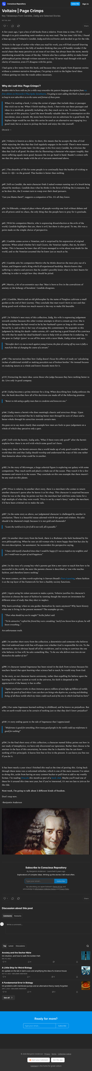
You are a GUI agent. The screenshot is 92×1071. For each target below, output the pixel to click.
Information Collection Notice (45, 889)
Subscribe (75, 4)
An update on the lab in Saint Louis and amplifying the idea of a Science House (34, 971)
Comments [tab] (7, 916)
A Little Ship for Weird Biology (17, 967)
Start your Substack (40, 1060)
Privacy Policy (64, 889)
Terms (54, 1054)
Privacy (47, 1054)
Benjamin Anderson (19, 974)
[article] (46, 957)
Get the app (58, 1060)
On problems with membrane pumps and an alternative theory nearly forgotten (35, 986)
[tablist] (12, 916)
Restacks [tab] (17, 916)
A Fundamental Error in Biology (17, 982)
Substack (34, 1066)
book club (56, 778)
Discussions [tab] (20, 946)
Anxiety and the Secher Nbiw (16, 952)
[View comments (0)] (12, 26)
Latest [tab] (11, 946)
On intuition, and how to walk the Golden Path (21, 956)
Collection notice (64, 1054)
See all (7, 997)
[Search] (87, 946)
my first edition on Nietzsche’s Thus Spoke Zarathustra (44, 92)
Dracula (25, 778)
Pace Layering (68, 578)
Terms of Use (57, 887)
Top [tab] (4, 946)
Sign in (85, 4)
